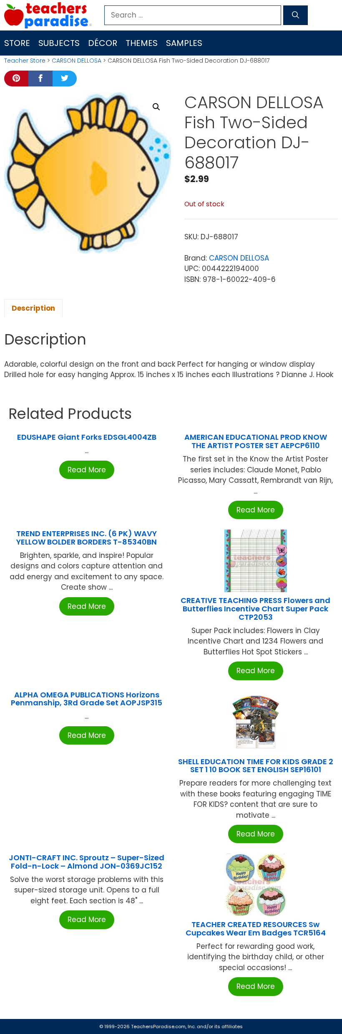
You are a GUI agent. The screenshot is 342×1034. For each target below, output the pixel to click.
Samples (184, 43)
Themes (142, 43)
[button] (156, 106)
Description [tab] (33, 308)
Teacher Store (24, 60)
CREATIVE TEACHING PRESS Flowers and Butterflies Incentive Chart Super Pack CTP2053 (255, 608)
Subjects (59, 43)
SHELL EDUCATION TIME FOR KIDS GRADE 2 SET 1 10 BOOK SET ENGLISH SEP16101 (255, 765)
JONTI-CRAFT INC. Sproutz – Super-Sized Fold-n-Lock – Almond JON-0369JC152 (86, 861)
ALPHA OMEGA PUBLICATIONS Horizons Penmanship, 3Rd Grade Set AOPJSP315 (86, 698)
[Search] (295, 15)
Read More (87, 470)
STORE (17, 43)
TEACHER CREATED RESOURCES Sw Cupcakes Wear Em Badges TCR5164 (256, 928)
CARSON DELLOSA (76, 60)
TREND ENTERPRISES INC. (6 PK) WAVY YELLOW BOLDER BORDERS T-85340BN (86, 537)
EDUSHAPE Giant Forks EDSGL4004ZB (86, 437)
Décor (102, 43)
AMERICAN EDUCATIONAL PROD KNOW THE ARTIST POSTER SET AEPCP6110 (255, 441)
